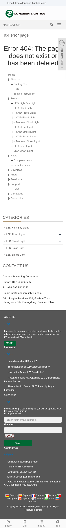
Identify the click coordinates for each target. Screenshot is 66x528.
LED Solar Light (23, 146)
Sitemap (38, 510)
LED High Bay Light (25, 103)
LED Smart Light (23, 150)
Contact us (17, 193)
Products (16, 98)
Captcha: (9, 424)
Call (25, 525)
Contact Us (17, 198)
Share (8, 525)
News (14, 155)
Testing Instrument (24, 93)
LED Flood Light (23, 107)
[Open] (62, 54)
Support (15, 184)
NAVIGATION (12, 24)
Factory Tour (21, 84)
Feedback (16, 179)
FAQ (16, 188)
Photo (14, 174)
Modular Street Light (28, 141)
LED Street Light (23, 127)
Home (11, 74)
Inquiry (41, 525)
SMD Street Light (26, 131)
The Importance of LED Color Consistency (29, 367)
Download (16, 169)
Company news (23, 160)
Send (18, 443)
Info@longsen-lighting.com (26, 292)
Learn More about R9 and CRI (23, 361)
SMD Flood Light (26, 112)
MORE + (10, 343)
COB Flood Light (25, 117)
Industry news (22, 165)
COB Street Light (26, 136)
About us (15, 79)
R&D (16, 88)
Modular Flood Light (27, 122)
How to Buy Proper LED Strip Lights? (26, 372)
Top (58, 525)
